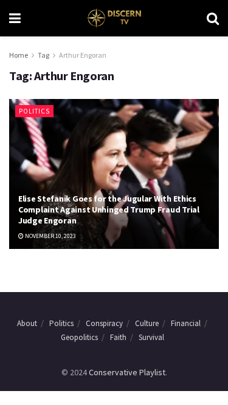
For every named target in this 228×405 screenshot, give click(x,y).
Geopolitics (79, 337)
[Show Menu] (15, 18)
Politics (34, 111)
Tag (43, 55)
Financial (186, 323)
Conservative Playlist (127, 372)
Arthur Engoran (82, 55)
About (27, 323)
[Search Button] (213, 18)
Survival (151, 337)
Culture (147, 323)
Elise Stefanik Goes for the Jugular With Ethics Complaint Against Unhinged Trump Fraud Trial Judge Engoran (108, 209)
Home (18, 55)
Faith (118, 337)
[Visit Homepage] (113, 18)
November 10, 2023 (50, 236)
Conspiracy (104, 323)
